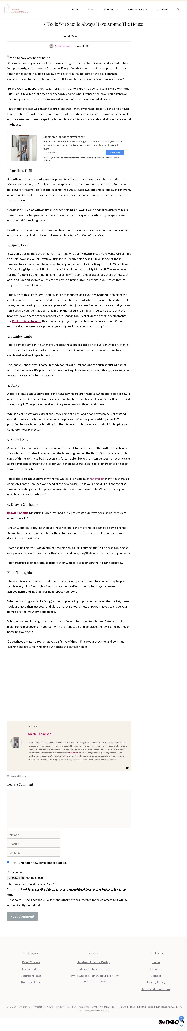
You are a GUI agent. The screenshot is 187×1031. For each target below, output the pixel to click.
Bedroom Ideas (31, 982)
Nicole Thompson (63, 46)
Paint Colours (135, 9)
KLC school (73, 753)
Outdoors (162, 9)
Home (75, 9)
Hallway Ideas (31, 969)
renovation (97, 478)
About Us (156, 969)
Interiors (109, 9)
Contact (155, 975)
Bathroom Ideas (31, 975)
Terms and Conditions (155, 989)
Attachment (15, 872)
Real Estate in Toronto (26, 321)
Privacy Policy (156, 982)
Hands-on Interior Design (93, 962)
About (90, 9)
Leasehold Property (19, 776)
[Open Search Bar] (178, 9)
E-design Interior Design (93, 969)
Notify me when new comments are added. (39, 862)
